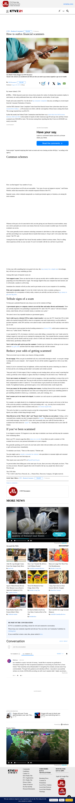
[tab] (15, 653)
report (65, 675)
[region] (37, 682)
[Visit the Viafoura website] (65, 724)
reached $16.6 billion (12, 109)
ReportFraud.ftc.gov (34, 460)
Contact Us (26, 773)
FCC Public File (27, 780)
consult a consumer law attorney (29, 454)
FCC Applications (28, 778)
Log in (61, 641)
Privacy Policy (27, 782)
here (41, 634)
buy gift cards (15, 346)
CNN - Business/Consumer (26, 478)
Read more (65, 673)
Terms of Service (28, 784)
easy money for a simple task (49, 269)
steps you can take (35, 439)
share (61, 675)
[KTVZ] (17, 11)
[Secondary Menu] (8, 11)
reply (14, 675)
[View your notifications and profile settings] (67, 654)
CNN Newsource (12, 82)
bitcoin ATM (47, 328)
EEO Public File (27, 775)
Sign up (65, 641)
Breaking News (43, 778)
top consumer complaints (39, 101)
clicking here (12, 631)
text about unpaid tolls (45, 406)
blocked (41, 418)
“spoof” (27, 422)
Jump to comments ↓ (12, 483)
